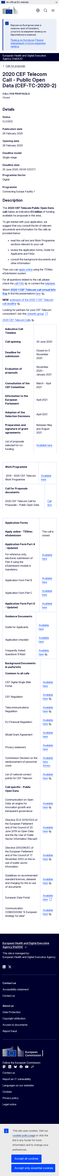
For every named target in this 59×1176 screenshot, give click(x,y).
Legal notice (9, 1104)
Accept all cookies (26, 1158)
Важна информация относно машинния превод (28, 43)
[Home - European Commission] (10, 10)
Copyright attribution (14, 1018)
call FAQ (19, 283)
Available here (44, 445)
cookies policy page (24, 1135)
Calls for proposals (15, 66)
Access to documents (15, 1024)
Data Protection (12, 1012)
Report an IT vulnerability (17, 1079)
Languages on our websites (18, 1085)
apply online (26, 269)
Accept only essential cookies (33, 1168)
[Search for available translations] (26, 283)
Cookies (7, 1091)
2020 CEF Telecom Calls (17, 320)
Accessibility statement (16, 989)
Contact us (9, 995)
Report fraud (10, 1031)
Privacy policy (11, 1098)
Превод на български (22, 40)
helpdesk (50, 283)
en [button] (37, 10)
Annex (46, 765)
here (38, 293)
